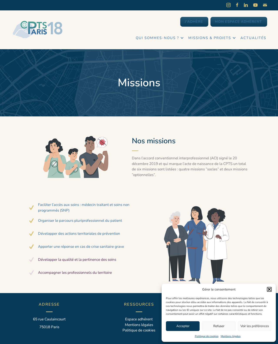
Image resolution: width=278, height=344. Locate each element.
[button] (269, 289)
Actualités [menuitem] (253, 38)
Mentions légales (231, 336)
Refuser (218, 326)
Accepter (182, 326)
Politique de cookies (206, 336)
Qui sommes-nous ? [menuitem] (157, 38)
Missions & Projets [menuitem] (209, 38)
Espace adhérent (139, 319)
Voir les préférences (254, 326)
